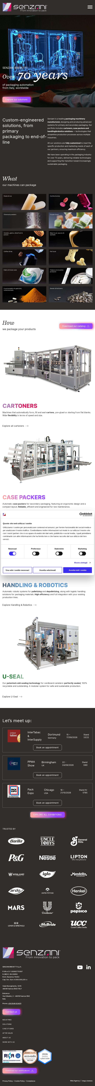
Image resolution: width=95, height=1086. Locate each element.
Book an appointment (47, 747)
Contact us (11, 1012)
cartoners (19, 405)
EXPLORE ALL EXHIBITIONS (47, 814)
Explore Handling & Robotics (17, 605)
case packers (23, 497)
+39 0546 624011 (14, 1003)
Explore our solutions (17, 99)
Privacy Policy (7, 1081)
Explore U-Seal (10, 696)
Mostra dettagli (80, 563)
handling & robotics (35, 585)
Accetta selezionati (47, 570)
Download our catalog (73, 326)
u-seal (13, 676)
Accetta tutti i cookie (77, 570)
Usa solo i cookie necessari (17, 570)
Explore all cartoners (13, 426)
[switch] (35, 554)
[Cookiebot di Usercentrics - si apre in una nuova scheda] (81, 514)
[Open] (90, 7)
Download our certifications (18, 1070)
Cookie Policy (19, 1081)
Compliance (30, 1081)
